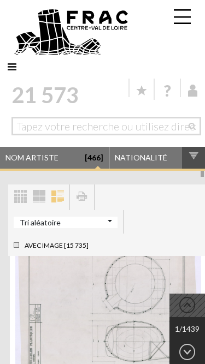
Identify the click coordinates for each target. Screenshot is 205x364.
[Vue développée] (57, 197)
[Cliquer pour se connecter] (193, 90)
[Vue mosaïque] (20, 197)
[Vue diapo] (38, 197)
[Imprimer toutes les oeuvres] (82, 197)
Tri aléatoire (40, 222)
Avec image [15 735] (57, 245)
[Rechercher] (195, 126)
